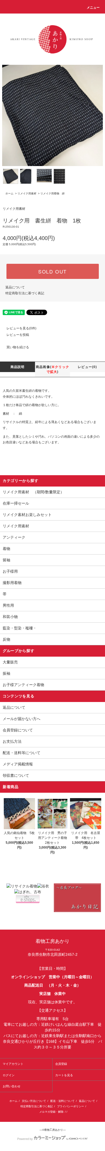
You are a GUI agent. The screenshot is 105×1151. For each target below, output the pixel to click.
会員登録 (61, 1063)
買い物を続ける (17, 347)
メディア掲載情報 (18, 764)
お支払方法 (12, 741)
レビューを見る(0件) (21, 328)
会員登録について (18, 730)
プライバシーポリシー (70, 1106)
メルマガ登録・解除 (51, 1111)
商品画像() (52, 369)
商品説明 (17, 367)
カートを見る (64, 1075)
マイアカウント (13, 1063)
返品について (15, 287)
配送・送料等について (21, 753)
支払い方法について (34, 1100)
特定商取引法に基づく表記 (24, 293)
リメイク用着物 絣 (52, 193)
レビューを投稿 (17, 335)
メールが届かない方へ (21, 719)
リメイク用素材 (27, 193)
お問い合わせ (11, 1086)
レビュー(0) (87, 367)
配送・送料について (62, 1100)
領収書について (16, 775)
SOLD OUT (52, 271)
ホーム (9, 193)
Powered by (25, 1138)
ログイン (9, 1075)
